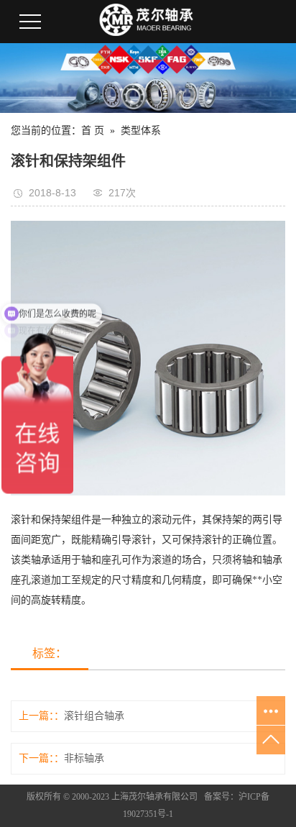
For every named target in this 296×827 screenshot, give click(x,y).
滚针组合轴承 (94, 716)
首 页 (92, 130)
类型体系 (141, 130)
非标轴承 (84, 758)
